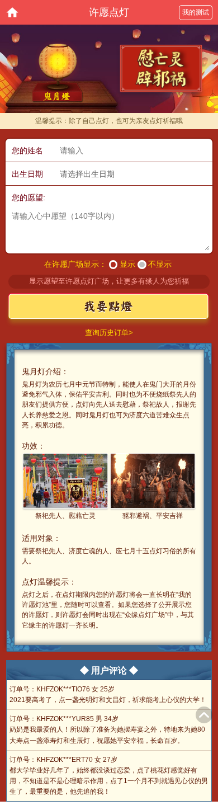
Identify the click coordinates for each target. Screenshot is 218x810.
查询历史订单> (109, 332)
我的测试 (195, 12)
